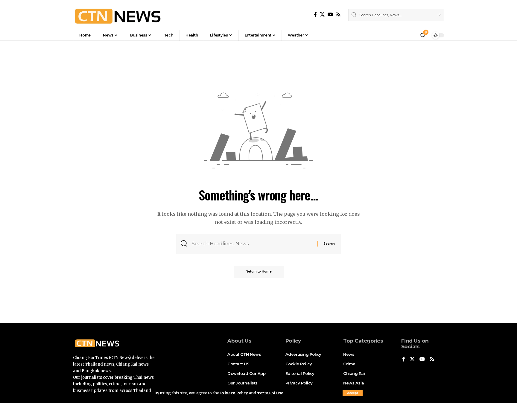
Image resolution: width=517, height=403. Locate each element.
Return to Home (259, 271)
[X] (322, 14)
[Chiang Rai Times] (117, 14)
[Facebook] (315, 14)
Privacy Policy (234, 392)
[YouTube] (330, 14)
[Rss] (338, 14)
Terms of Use (270, 392)
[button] (353, 393)
